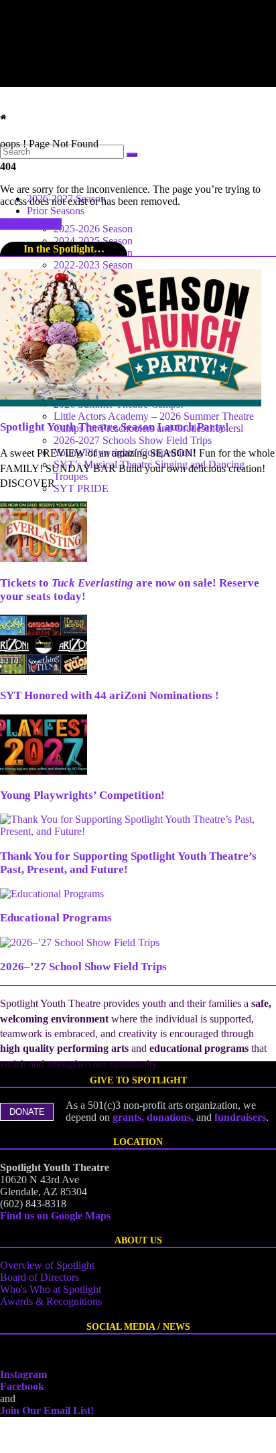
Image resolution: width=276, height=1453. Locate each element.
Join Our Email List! (47, 1410)
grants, (130, 1117)
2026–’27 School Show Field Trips (83, 966)
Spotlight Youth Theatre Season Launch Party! (114, 426)
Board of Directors (39, 1277)
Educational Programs (56, 917)
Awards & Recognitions (51, 1301)
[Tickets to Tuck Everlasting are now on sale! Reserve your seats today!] (43, 558)
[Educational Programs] (52, 893)
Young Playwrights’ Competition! (82, 795)
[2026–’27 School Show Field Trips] (79, 942)
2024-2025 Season (93, 240)
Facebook (22, 1386)
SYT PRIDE (81, 488)
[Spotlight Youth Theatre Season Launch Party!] (130, 402)
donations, (171, 1117)
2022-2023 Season (93, 265)
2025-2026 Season (93, 228)
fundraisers (240, 1117)
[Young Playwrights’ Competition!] (43, 771)
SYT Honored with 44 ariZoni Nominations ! (109, 695)
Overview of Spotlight (47, 1265)
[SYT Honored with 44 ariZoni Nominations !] (43, 671)
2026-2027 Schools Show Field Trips (133, 440)
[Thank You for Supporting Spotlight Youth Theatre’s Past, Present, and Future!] (138, 831)
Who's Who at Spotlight (50, 1289)
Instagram (23, 1374)
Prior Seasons (55, 210)
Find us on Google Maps (55, 1215)
